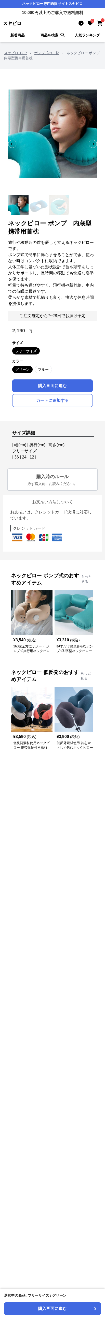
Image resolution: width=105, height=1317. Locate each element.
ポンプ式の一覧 (46, 53)
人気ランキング (87, 35)
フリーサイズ (26, 351)
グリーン (22, 369)
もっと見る (86, 579)
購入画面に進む (52, 385)
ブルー (43, 369)
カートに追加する (52, 400)
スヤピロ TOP (15, 53)
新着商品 (17, 35)
